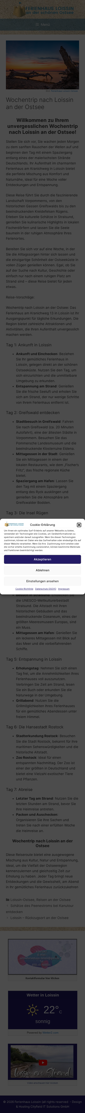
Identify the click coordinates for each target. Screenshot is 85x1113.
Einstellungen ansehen (42, 581)
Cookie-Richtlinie (24, 589)
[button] (79, 525)
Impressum (64, 589)
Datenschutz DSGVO (45, 589)
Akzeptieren (42, 559)
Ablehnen (42, 570)
